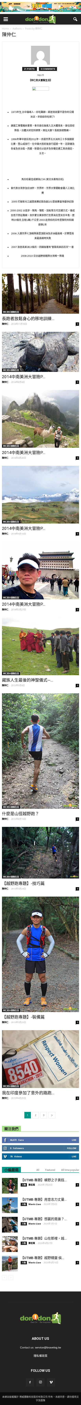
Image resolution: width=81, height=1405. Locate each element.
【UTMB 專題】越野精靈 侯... (42, 1258)
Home (5, 28)
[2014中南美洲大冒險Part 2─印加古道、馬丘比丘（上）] (40, 495)
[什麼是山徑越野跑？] (40, 751)
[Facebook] (30, 1382)
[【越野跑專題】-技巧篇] (40, 853)
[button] (75, 19)
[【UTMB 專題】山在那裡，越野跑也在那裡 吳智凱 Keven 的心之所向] (10, 1244)
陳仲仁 (5, 323)
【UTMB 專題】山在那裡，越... (44, 1238)
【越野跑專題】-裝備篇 (23, 1017)
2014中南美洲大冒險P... (23, 376)
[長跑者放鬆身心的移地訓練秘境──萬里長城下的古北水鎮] (40, 294)
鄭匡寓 (32, 1184)
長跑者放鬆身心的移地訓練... (28, 318)
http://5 (40, 75)
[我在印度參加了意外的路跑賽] (40, 1059)
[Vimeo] (51, 1382)
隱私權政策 (40, 1355)
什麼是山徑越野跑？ (20, 813)
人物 (24, 1184)
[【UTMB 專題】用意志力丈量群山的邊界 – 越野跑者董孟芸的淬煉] (10, 1205)
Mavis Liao (35, 1204)
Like (74, 1139)
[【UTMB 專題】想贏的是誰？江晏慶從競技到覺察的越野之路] (10, 1225)
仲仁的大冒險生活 (11, 312)
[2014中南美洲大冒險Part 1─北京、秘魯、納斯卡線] (40, 570)
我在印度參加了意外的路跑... (28, 1092)
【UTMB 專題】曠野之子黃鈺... (44, 1180)
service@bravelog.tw (48, 1347)
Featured (50, 1169)
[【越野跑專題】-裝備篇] (40, 954)
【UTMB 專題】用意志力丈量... (44, 1199)
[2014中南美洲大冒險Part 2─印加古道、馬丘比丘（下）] (40, 419)
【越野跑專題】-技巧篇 (23, 883)
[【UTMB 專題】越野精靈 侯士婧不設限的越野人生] (10, 1263)
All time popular (70, 1169)
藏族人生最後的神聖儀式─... (27, 680)
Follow (71, 1148)
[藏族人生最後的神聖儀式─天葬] (40, 646)
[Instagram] (40, 1382)
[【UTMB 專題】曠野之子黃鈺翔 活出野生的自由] (10, 1186)
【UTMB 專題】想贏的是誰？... (44, 1219)
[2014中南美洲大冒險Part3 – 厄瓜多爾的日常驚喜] (40, 352)
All (37, 1169)
